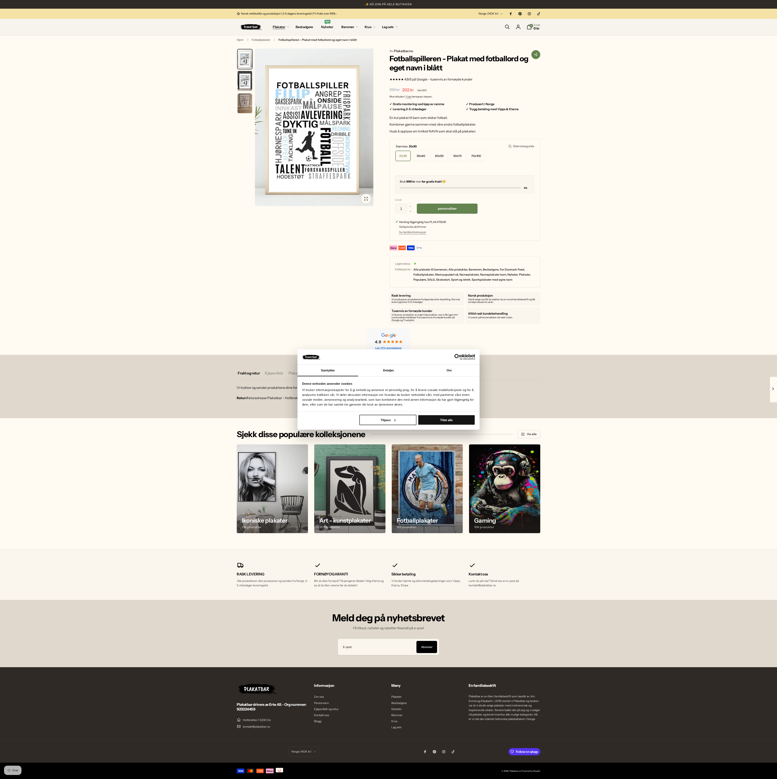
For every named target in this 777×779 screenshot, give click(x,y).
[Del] (535, 54)
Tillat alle (446, 420)
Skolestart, (443, 279)
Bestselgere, (491, 269)
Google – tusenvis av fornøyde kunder (444, 79)
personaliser (447, 208)
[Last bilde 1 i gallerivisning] (245, 59)
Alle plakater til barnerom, (430, 269)
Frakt (409, 96)
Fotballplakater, (423, 274)
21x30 (403, 156)
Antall (398, 200)
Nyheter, (512, 274)
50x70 (457, 156)
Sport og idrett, (461, 279)
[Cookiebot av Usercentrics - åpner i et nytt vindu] (457, 357)
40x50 (439, 156)
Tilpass (386, 420)
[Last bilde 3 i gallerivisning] (245, 103)
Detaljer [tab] (388, 370)
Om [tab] (449, 370)
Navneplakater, (470, 274)
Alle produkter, (458, 269)
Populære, (420, 279)
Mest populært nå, (447, 274)
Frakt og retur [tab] (249, 373)
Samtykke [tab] (328, 370)
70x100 (476, 156)
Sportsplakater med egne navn (492, 279)
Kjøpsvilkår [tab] (274, 373)
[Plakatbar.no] (257, 693)
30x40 (421, 156)
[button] (280, 27)
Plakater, (525, 274)
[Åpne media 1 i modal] (314, 127)
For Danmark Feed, (512, 269)
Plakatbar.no (401, 51)
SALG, (431, 279)
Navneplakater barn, (493, 274)
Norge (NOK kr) (489, 13)
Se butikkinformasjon (412, 232)
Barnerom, (475, 269)
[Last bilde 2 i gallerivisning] (245, 81)
